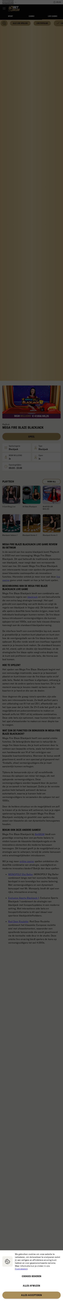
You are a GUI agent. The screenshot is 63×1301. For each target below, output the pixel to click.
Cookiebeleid (21, 1269)
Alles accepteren (31, 1295)
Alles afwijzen (31, 1285)
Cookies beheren (31, 1276)
